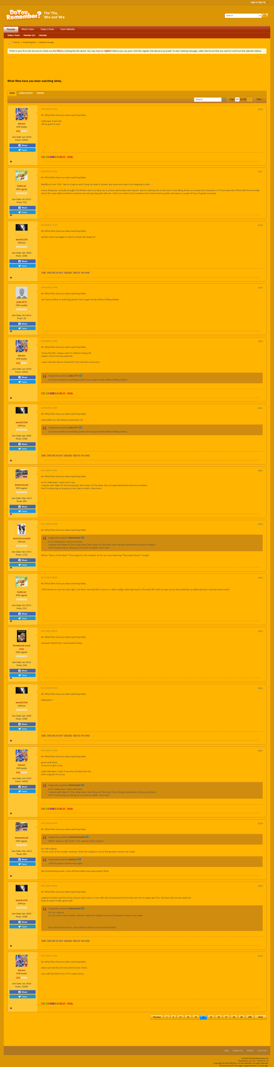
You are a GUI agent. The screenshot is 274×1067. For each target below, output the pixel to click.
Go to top (262, 1051)
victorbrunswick (22, 538)
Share (24, 145)
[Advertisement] (137, 67)
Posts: (18, 140)
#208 (260, 824)
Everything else (29, 42)
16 (219, 1017)
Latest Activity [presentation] (26, 93)
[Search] (265, 15)
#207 (260, 751)
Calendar (43, 35)
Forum (17, 42)
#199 (260, 288)
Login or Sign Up (258, 2)
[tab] (12, 93)
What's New (27, 29)
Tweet (24, 149)
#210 (260, 956)
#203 (260, 524)
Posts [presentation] (12, 93)
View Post (80, 376)
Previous (157, 1017)
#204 (260, 578)
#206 (260, 688)
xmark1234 (22, 239)
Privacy (250, 1051)
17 (226, 1017)
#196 (260, 109)
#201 (260, 408)
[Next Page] (251, 99)
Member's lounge (46, 42)
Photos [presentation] (40, 93)
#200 (260, 341)
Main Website (67, 29)
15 (211, 1017)
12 (188, 1017)
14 (203, 1017)
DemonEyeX (21, 485)
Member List (29, 35)
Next (260, 1017)
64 (241, 1017)
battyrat (21, 186)
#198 (260, 225)
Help (226, 1051)
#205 (260, 631)
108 (249, 1017)
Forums (11, 29)
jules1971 (21, 302)
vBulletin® (252, 1061)
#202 (260, 471)
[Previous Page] (248, 99)
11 (180, 1017)
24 (234, 1017)
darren (21, 123)
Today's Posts (47, 29)
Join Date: (17, 137)
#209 (260, 886)
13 (196, 1017)
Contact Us (238, 1051)
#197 (260, 172)
